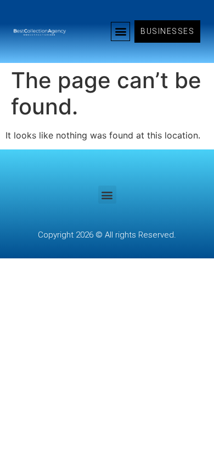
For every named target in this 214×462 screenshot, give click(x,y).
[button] (120, 31)
